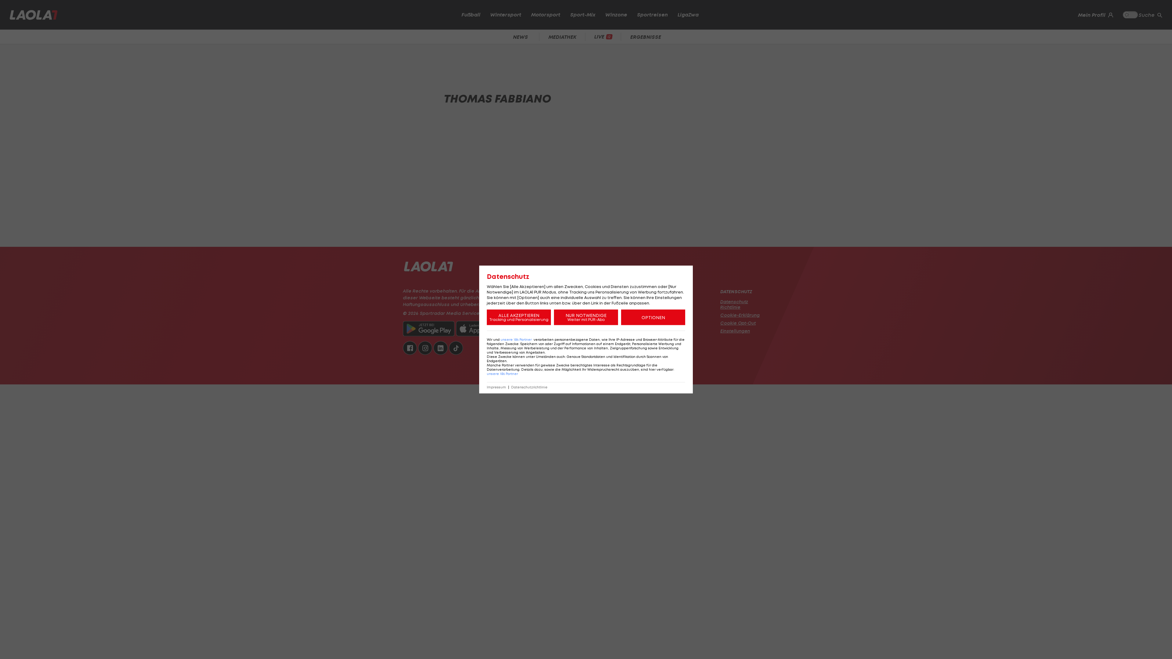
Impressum (496, 387)
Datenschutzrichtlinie (529, 387)
